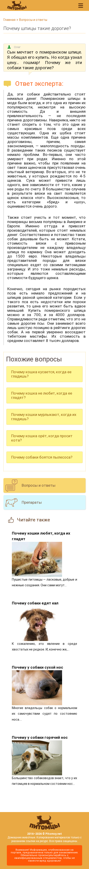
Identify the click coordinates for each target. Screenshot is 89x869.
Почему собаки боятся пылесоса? (41, 457)
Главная (9, 20)
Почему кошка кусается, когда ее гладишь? (41, 374)
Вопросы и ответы (33, 20)
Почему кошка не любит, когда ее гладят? (41, 395)
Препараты (32, 502)
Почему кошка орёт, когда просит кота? (42, 438)
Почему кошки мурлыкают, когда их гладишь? (43, 416)
